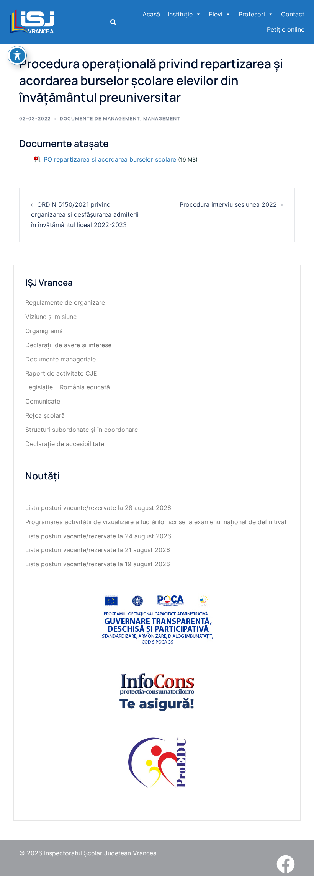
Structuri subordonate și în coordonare (81, 429)
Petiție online (285, 29)
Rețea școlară (45, 415)
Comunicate (42, 401)
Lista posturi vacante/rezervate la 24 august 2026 (98, 536)
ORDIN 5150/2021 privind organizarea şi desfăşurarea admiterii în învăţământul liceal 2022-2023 (85, 215)
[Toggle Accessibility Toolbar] (17, 55)
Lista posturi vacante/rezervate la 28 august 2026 (98, 508)
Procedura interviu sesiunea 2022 (228, 204)
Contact (292, 14)
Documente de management (100, 118)
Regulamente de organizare (65, 302)
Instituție (180, 14)
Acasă (151, 14)
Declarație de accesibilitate (64, 444)
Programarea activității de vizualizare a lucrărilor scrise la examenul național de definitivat (156, 522)
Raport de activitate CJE (61, 373)
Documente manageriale (60, 359)
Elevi (215, 14)
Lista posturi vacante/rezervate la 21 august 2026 (97, 550)
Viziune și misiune (51, 316)
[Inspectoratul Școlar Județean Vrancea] (32, 21)
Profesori (252, 14)
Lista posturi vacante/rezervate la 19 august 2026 (97, 564)
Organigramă (44, 331)
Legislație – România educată (67, 387)
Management (161, 118)
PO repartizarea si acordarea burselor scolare (110, 159)
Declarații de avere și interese (68, 345)
